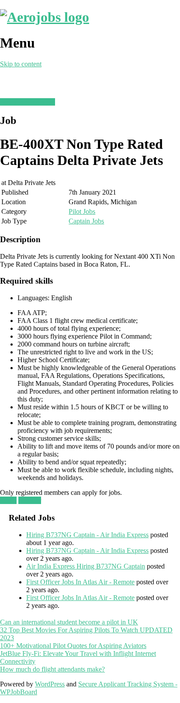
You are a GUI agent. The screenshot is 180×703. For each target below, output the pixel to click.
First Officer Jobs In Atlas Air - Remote (80, 582)
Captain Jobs (86, 221)
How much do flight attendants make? (52, 669)
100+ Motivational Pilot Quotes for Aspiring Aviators (73, 645)
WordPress (50, 684)
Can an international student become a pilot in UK (69, 622)
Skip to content (21, 64)
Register (29, 500)
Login (8, 500)
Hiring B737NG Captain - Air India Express (87, 534)
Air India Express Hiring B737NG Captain (85, 566)
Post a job (13, 102)
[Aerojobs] (44, 17)
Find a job (41, 102)
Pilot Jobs (82, 211)
